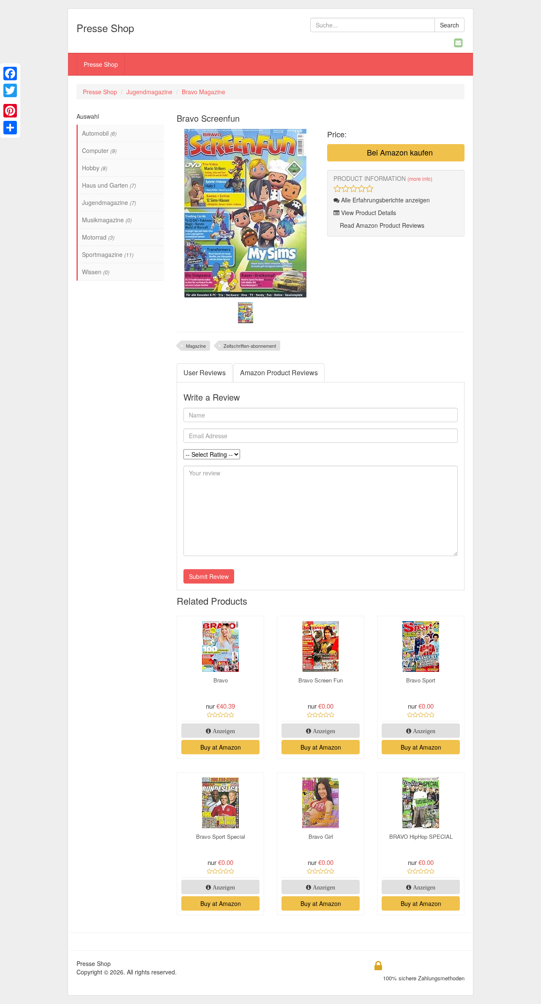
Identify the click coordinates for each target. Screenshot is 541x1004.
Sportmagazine (108, 254)
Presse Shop (101, 64)
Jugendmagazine (149, 91)
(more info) (419, 178)
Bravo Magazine (203, 91)
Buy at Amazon (220, 747)
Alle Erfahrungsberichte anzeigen (384, 200)
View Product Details (367, 212)
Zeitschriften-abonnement (250, 345)
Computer (99, 150)
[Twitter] (10, 90)
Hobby (94, 168)
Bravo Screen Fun (320, 680)
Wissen (95, 271)
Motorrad (98, 237)
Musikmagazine (107, 220)
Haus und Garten (109, 185)
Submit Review (209, 576)
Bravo (220, 680)
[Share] (10, 127)
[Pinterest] (10, 110)
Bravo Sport (420, 680)
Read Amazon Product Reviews (381, 225)
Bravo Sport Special (220, 836)
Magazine (196, 345)
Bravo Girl (321, 836)
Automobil (99, 133)
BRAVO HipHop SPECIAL (421, 836)
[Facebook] (10, 73)
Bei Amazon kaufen (399, 152)
